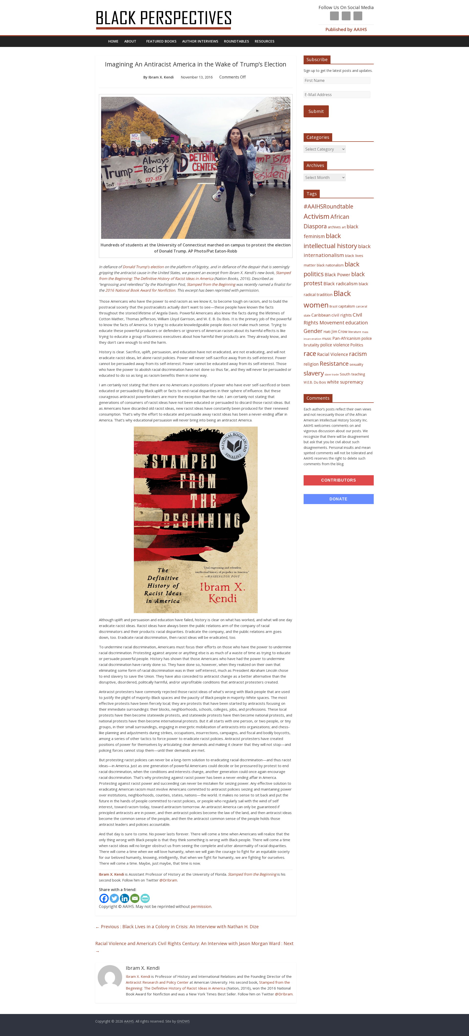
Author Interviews (200, 41)
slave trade (332, 374)
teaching (358, 374)
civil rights (341, 315)
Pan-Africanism (346, 338)
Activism (317, 216)
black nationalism (330, 265)
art (344, 227)
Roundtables (236, 41)
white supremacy (345, 382)
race (310, 353)
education (356, 322)
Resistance (334, 363)
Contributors (338, 480)
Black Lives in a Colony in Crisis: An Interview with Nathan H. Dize (177, 926)
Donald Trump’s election (143, 266)
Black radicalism (340, 284)
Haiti (326, 331)
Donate (339, 499)
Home (113, 41)
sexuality (356, 364)
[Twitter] (114, 898)
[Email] (134, 898)
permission (201, 906)
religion (311, 364)
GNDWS (183, 1021)
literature (354, 332)
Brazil (333, 306)
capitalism (346, 306)
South (345, 374)
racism (358, 354)
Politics (356, 345)
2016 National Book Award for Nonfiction (140, 290)
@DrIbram (168, 880)
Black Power (337, 274)
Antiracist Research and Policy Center (157, 982)
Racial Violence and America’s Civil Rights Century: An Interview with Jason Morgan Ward (194, 946)
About (130, 41)
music (326, 338)
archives (334, 227)
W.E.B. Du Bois (315, 382)
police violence (334, 345)
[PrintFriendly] (145, 898)
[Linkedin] (124, 898)
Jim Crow (339, 331)
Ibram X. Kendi (111, 874)
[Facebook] (104, 898)
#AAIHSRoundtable (328, 206)
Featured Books (161, 41)
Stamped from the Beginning (211, 284)
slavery (314, 373)
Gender (313, 331)
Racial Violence (332, 354)
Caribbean (320, 315)
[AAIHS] (170, 8)
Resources (264, 41)
